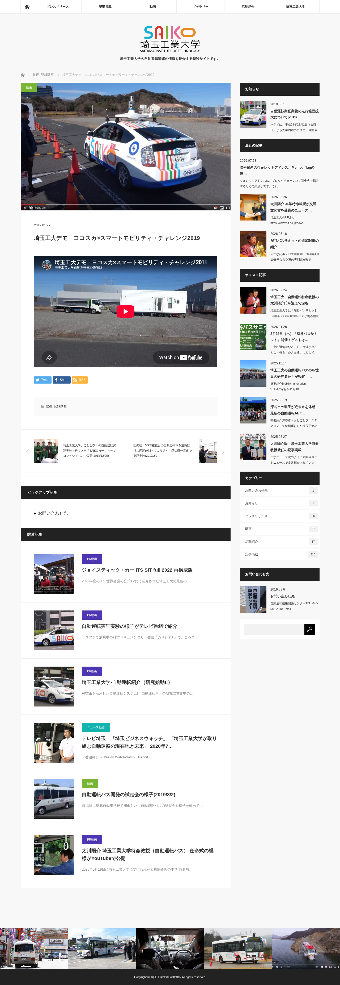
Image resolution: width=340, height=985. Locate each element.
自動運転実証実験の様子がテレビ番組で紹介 (129, 626)
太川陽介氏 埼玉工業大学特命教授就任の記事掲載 (294, 447)
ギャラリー (201, 7)
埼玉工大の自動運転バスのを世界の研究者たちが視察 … (294, 373)
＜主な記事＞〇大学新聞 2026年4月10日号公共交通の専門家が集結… (294, 256)
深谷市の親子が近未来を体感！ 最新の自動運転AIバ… (294, 410)
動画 (153, 7)
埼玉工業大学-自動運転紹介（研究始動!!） (127, 682)
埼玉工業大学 (295, 7)
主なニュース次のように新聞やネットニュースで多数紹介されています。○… (293, 462)
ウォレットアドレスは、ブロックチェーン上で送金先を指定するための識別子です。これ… (279, 183)
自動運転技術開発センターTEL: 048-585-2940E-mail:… (294, 606)
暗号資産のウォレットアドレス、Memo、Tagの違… (277, 170)
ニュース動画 (96, 727)
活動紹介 (248, 7)
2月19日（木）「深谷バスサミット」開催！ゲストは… (293, 337)
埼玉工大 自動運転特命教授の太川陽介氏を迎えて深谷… (294, 300)
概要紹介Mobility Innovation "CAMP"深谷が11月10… (288, 386)
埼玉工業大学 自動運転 (166, 977)
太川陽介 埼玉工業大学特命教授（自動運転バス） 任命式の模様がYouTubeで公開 (148, 854)
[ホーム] (27, 6)
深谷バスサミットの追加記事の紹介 (294, 244)
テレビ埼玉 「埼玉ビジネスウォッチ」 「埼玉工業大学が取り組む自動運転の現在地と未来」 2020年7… (149, 742)
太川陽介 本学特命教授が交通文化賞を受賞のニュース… (293, 207)
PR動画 (92, 558)
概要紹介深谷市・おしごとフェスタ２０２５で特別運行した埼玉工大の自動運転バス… (293, 426)
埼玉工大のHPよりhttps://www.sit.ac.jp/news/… (288, 220)
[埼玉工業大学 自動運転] (170, 50)
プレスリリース (57, 7)
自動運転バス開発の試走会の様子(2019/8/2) (128, 794)
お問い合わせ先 (53, 513)
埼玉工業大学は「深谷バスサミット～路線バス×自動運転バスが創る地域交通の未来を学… (294, 316)
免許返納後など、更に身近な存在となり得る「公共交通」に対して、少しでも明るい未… (293, 352)
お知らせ (279, 503)
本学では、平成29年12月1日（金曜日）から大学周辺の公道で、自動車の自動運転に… (293, 130)
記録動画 (60, 406)
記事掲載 (105, 7)
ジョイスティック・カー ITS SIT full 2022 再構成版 (137, 570)
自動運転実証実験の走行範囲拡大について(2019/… (294, 114)
